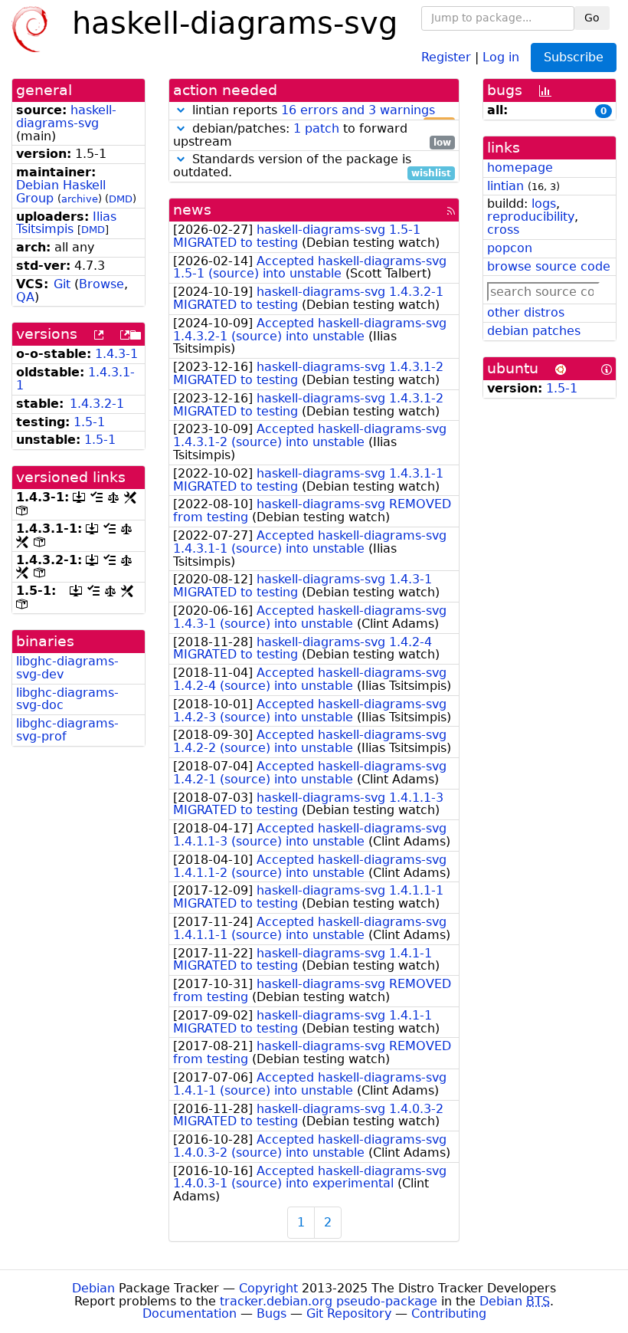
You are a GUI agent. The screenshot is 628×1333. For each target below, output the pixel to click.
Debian (93, 1288)
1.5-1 (89, 422)
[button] (181, 110)
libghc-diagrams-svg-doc (67, 699)
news (192, 209)
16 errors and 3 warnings (358, 110)
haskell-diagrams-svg (66, 116)
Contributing (448, 1313)
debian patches (534, 330)
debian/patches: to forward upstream (312, 136)
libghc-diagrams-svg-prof (67, 730)
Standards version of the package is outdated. (312, 166)
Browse (101, 284)
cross (503, 229)
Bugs (271, 1313)
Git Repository (348, 1313)
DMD (120, 199)
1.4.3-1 (116, 353)
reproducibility (530, 216)
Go (592, 17)
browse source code (548, 266)
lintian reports (319, 110)
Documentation (189, 1313)
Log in (500, 56)
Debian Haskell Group (61, 191)
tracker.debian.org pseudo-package (328, 1301)
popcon (509, 248)
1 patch (316, 128)
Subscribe (573, 57)
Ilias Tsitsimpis (66, 223)
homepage (520, 167)
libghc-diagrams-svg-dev (67, 667)
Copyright (268, 1288)
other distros (525, 312)
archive (79, 199)
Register (446, 56)
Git (62, 284)
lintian (505, 186)
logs (544, 203)
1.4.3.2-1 (97, 403)
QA (25, 297)
